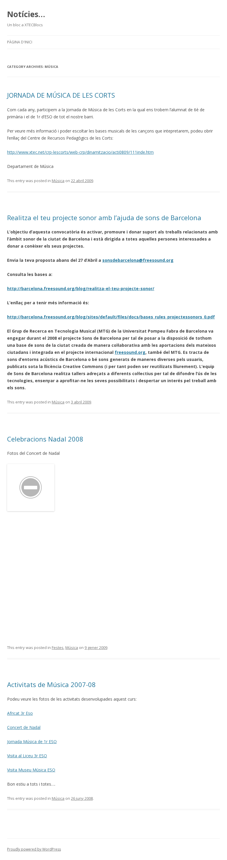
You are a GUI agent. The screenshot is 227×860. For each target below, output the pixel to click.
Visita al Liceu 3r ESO (27, 755)
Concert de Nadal (23, 727)
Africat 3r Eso (20, 713)
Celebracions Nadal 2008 (45, 438)
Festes (58, 647)
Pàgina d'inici (19, 42)
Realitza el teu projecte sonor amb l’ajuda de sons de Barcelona (104, 217)
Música (58, 180)
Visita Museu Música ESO (31, 770)
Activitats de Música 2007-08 (51, 684)
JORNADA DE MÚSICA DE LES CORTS (61, 95)
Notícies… (26, 14)
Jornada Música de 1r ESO (32, 741)
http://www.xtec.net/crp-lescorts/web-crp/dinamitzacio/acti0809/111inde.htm (80, 152)
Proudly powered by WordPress (34, 849)
